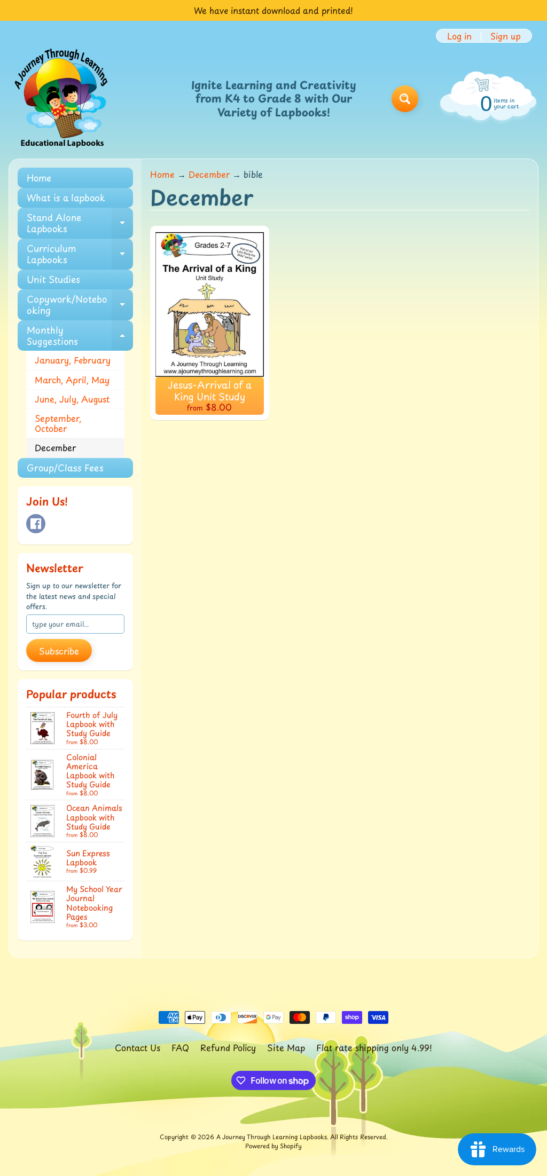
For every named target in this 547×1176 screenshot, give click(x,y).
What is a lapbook (66, 197)
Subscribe (59, 650)
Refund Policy (228, 1047)
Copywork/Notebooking (80, 305)
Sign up (505, 35)
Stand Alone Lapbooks (80, 223)
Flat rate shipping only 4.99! (374, 1047)
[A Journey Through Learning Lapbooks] (62, 99)
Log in (459, 35)
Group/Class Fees (65, 468)
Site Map (286, 1047)
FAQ (180, 1047)
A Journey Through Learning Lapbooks (271, 1136)
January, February (73, 359)
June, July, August (72, 398)
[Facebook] (35, 523)
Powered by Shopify (273, 1145)
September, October (58, 423)
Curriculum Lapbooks (80, 254)
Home (39, 178)
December (55, 447)
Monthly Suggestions (80, 336)
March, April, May (72, 379)
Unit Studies (53, 279)
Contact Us (137, 1047)
